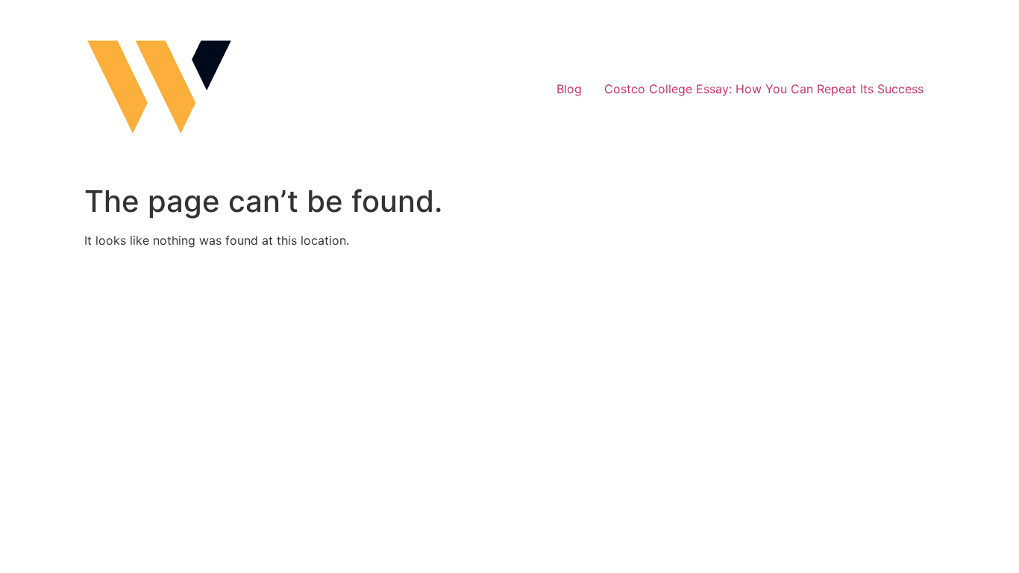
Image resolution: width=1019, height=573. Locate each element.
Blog (569, 88)
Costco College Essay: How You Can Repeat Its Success (764, 88)
